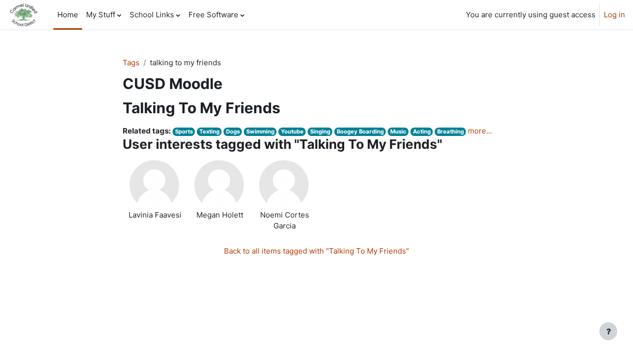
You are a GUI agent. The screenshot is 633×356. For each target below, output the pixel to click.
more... (480, 130)
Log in (614, 14)
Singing (320, 131)
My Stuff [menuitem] (100, 14)
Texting (209, 131)
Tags (131, 62)
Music (398, 131)
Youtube (292, 131)
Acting (422, 131)
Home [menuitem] (67, 14)
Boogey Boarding (360, 131)
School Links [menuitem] (152, 14)
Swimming (260, 131)
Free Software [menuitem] (213, 14)
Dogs (233, 131)
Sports (184, 131)
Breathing (450, 131)
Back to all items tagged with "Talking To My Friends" (316, 251)
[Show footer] (608, 331)
